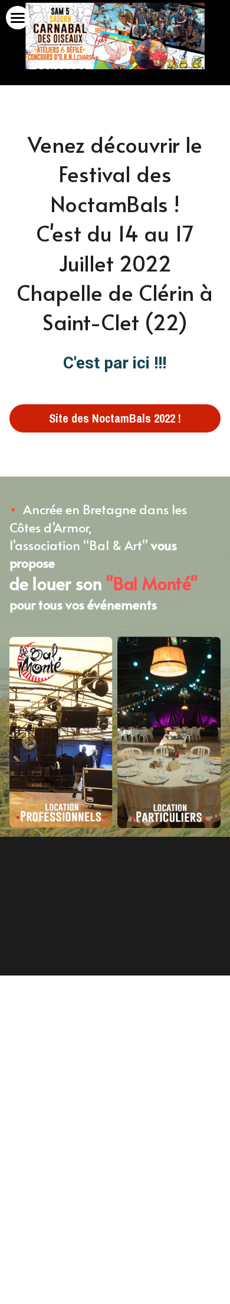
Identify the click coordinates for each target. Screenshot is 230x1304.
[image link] (61, 731)
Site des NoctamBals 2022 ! (115, 418)
